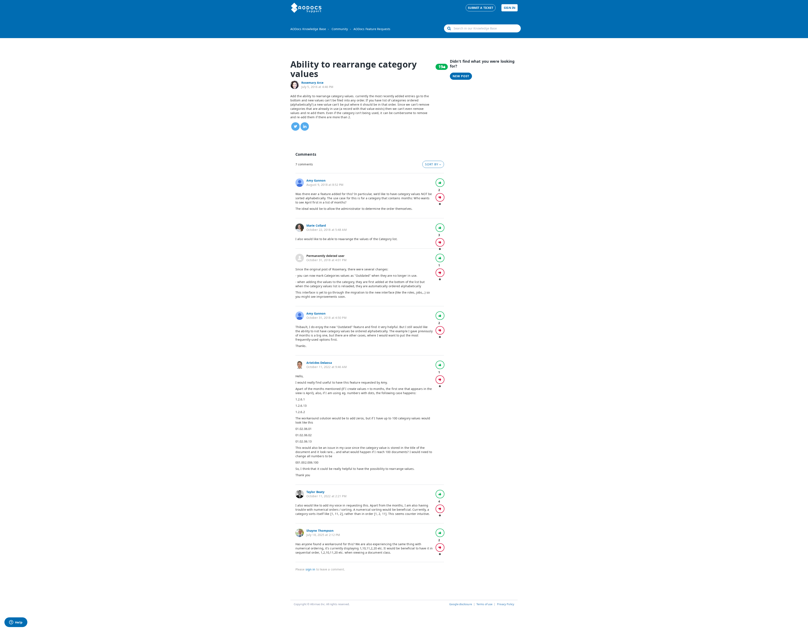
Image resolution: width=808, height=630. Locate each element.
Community (340, 29)
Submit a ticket (480, 8)
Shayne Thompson (320, 531)
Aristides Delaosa (319, 363)
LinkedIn (304, 126)
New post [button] (461, 76)
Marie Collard (316, 225)
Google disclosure (460, 604)
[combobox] (482, 28)
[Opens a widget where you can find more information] (15, 622)
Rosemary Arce (312, 83)
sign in (310, 569)
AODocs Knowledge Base (308, 29)
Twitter (295, 126)
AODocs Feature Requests (372, 29)
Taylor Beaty (315, 492)
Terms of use (484, 604)
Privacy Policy (505, 604)
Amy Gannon (316, 180)
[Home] (306, 8)
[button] (440, 182)
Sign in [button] (509, 8)
